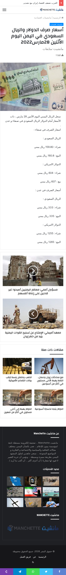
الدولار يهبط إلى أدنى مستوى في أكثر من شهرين (18, 410)
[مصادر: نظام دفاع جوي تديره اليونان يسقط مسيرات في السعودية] (15, 502)
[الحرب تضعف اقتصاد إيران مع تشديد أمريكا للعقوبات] (15, 481)
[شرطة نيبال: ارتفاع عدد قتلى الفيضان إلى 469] (15, 491)
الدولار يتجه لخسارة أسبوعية (49, 409)
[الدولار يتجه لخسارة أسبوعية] (48, 398)
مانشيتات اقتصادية (42, 17)
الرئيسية (57, 17)
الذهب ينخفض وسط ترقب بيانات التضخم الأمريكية (19, 379)
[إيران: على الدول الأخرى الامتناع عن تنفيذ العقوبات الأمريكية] (33, 491)
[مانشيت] (51, 10)
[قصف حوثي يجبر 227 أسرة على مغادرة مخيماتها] (51, 481)
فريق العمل (25, 556)
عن (34, 556)
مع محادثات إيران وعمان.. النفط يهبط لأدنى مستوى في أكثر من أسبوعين (50, 380)
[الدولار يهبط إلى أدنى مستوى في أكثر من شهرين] (17, 398)
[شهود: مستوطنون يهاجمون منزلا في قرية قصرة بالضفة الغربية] (33, 481)
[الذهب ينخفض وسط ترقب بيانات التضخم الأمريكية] (17, 366)
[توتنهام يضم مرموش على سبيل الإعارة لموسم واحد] (51, 502)
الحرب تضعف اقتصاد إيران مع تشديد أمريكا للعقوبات (32, 3)
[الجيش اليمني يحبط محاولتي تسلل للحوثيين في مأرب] (33, 502)
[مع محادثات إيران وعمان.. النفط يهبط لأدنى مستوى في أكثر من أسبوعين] (48, 366)
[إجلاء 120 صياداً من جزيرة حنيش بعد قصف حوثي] (51, 491)
